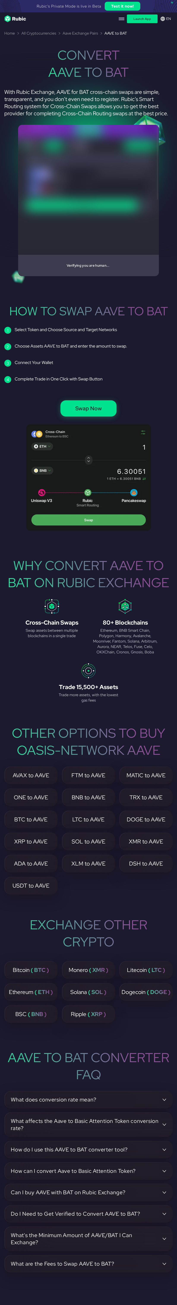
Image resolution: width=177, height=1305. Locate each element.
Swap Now (88, 408)
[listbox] (88, 6)
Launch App (142, 19)
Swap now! (130, 6)
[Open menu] (121, 19)
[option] (88, 6)
